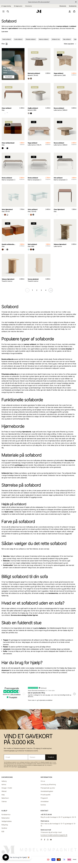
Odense (4, 801)
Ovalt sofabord (18, 39)
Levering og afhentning (48, 784)
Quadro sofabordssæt (8, 245)
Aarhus (4, 784)
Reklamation (6, 818)
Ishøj (3, 795)
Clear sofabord (6, 109)
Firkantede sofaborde (9, 374)
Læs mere (5, 31)
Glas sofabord (67, 39)
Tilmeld (51, 757)
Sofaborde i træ (7, 473)
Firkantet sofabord (30, 39)
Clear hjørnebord (59, 210)
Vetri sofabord (32, 245)
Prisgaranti (44, 798)
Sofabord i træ (56, 39)
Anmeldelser (45, 801)
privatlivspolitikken (22, 766)
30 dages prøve (18, 6)
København (5, 798)
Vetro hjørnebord (7, 210)
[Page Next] (51, 290)
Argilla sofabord (33, 109)
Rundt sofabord (7, 39)
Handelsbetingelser (47, 791)
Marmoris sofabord (34, 74)
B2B (3, 831)
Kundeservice (6, 814)
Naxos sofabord (60, 109)
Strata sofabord (8, 179)
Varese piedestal (33, 280)
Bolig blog (5, 825)
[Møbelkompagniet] (39, 11)
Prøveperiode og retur (48, 788)
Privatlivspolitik (45, 795)
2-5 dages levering (6, 6)
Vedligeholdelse (7, 821)
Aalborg (4, 781)
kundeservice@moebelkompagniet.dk (54, 835)
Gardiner (4, 828)
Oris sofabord (60, 179)
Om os (43, 781)
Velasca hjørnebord (60, 245)
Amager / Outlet (7, 788)
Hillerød (4, 791)
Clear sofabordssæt (8, 144)
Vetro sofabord (32, 210)
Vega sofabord (60, 74)
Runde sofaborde (8, 359)
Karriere (43, 805)
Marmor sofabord (43, 39)
